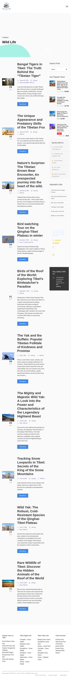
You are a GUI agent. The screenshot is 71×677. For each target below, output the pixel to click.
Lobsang (35, 80)
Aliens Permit (59, 646)
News (21, 242)
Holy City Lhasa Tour (8, 645)
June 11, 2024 (23, 582)
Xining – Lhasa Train (44, 646)
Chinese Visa (59, 639)
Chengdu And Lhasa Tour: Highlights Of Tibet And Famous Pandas (62, 100)
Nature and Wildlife (24, 82)
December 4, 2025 (24, 240)
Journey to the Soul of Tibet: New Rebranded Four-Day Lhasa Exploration (62, 128)
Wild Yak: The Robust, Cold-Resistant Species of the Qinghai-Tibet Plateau (31, 515)
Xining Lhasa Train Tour (57, 211)
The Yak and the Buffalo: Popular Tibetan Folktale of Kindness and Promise (29, 343)
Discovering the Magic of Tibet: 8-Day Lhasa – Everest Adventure (62, 114)
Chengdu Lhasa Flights (57, 207)
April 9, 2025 (23, 355)
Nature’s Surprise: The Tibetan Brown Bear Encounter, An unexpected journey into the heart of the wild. (31, 174)
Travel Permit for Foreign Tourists (58, 191)
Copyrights (63, 675)
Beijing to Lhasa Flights (57, 215)
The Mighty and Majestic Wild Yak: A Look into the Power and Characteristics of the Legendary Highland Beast (31, 404)
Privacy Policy (53, 675)
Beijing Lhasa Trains (44, 639)
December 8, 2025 (24, 190)
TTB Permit (58, 644)
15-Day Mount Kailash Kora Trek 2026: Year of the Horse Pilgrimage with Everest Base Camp (62, 85)
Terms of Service (40, 675)
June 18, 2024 (23, 478)
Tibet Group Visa (60, 641)
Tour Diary (25, 242)
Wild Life (32, 82)
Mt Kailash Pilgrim (7, 652)
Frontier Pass (59, 648)
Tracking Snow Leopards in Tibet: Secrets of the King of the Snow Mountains (31, 466)
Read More (23, 104)
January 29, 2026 (24, 80)
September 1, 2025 (24, 291)
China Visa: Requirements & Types (58, 197)
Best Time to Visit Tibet (57, 202)
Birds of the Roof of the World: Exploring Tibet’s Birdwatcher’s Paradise (30, 278)
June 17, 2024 (23, 527)
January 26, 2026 (24, 132)
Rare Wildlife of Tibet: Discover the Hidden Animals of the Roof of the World (30, 570)
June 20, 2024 (23, 420)
